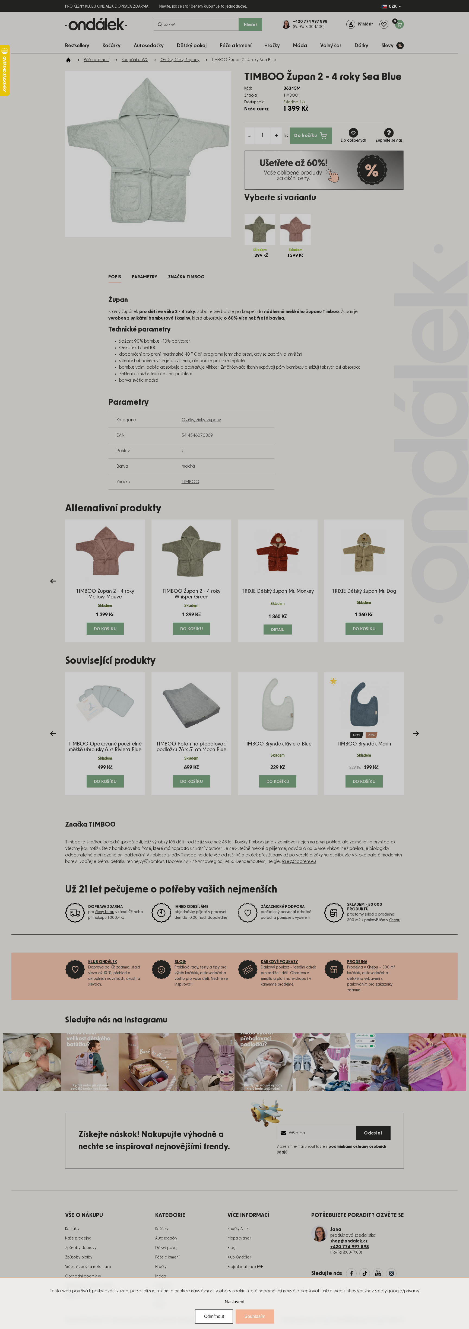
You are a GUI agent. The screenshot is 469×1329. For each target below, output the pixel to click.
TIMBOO (190, 482)
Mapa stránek (239, 1238)
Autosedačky (166, 1238)
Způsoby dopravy (80, 1248)
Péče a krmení (167, 1257)
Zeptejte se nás (389, 140)
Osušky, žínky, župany (201, 420)
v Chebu (371, 967)
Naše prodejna (78, 1238)
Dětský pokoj (166, 1248)
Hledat (250, 25)
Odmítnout (214, 1316)
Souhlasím (255, 1316)
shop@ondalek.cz (349, 1241)
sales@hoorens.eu (299, 861)
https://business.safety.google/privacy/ (383, 1291)
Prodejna (357, 962)
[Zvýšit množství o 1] (276, 136)
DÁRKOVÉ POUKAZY (279, 962)
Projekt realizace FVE (245, 1267)
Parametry (144, 277)
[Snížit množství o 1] (249, 136)
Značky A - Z (238, 1229)
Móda (160, 1276)
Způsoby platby (78, 1257)
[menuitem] (80, 45)
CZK (393, 6)
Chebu (394, 920)
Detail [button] (277, 630)
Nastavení (234, 1301)
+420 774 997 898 (349, 1247)
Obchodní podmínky (83, 1276)
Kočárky (161, 1229)
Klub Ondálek (239, 1257)
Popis (114, 277)
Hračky (160, 1267)
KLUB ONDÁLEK (102, 962)
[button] (105, 623)
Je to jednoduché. (231, 6)
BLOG (180, 962)
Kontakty (72, 1229)
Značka (186, 277)
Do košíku (305, 135)
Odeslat (373, 1133)
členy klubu (104, 912)
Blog (231, 1248)
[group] (105, 581)
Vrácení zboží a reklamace (88, 1267)
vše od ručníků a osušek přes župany (248, 855)
